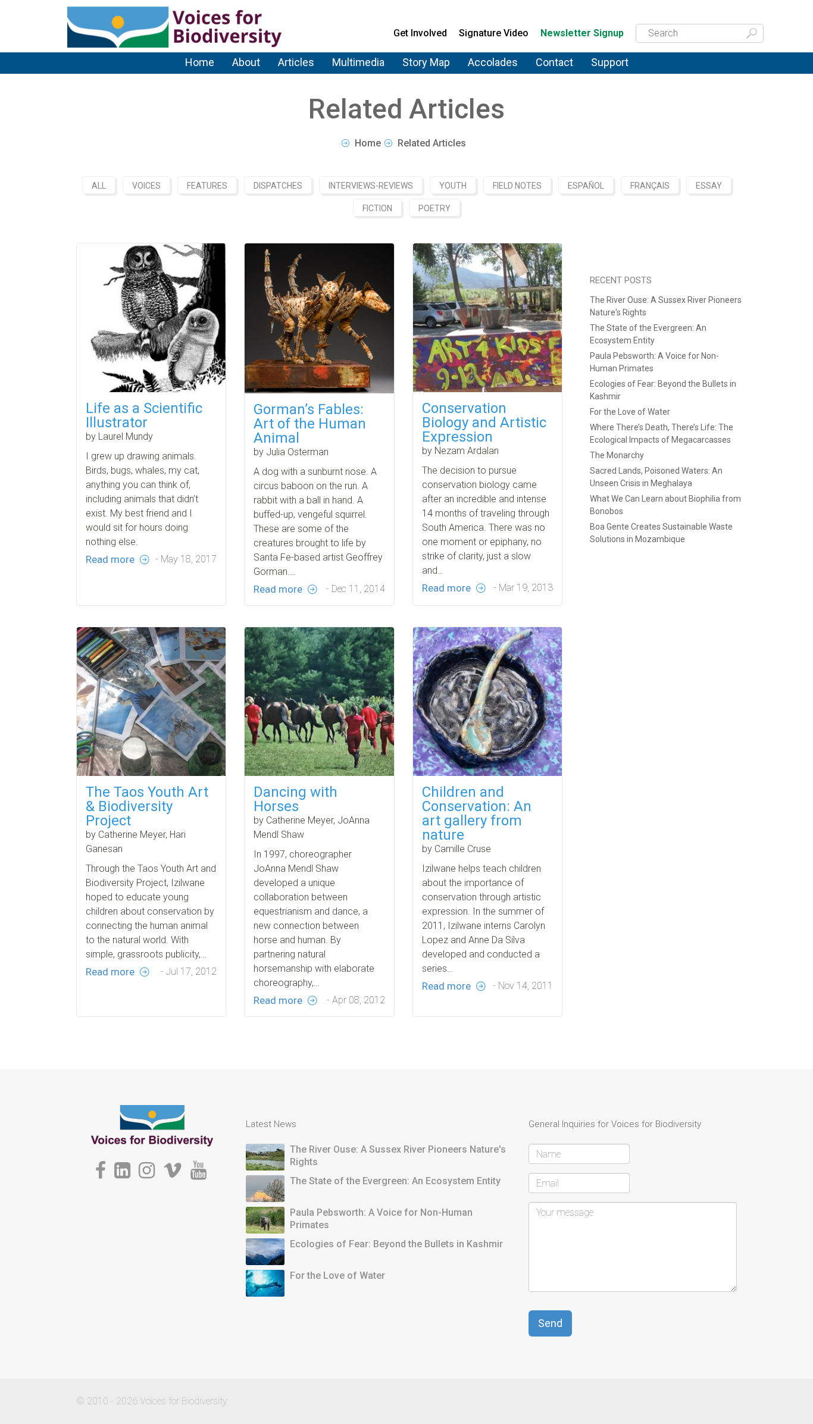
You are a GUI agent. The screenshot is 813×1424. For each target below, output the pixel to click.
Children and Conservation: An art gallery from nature (476, 813)
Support (609, 62)
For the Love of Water (630, 412)
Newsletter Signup (582, 34)
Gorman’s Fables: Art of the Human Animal (310, 423)
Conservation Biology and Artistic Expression (484, 422)
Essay (709, 185)
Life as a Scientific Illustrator (144, 415)
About (246, 62)
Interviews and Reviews (307, 76)
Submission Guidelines (264, 79)
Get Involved (420, 33)
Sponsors (610, 73)
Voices (291, 71)
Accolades (493, 62)
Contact (554, 62)
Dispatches (300, 74)
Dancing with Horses (295, 799)
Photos (345, 70)
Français (650, 185)
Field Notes (517, 185)
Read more (110, 559)
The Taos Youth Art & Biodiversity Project (147, 806)
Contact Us (558, 70)
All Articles (299, 70)
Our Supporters (623, 71)
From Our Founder (249, 77)
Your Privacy (561, 71)
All (99, 185)
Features (296, 73)
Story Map (426, 62)
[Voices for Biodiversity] (152, 1125)
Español (586, 185)
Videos (346, 73)
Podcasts (351, 71)
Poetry (434, 208)
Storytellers (255, 74)
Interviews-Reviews (371, 185)
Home (199, 62)
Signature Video (494, 33)
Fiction (377, 208)
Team (242, 73)
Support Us (614, 70)
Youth (453, 185)
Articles (296, 62)
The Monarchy (617, 455)
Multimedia (358, 62)
